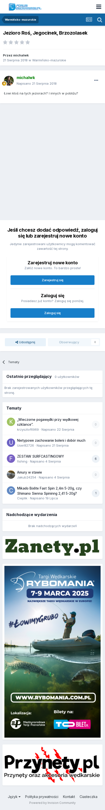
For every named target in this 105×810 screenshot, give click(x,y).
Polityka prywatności (41, 797)
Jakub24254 (26, 477)
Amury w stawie (29, 472)
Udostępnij (26, 342)
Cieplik (22, 498)
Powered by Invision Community (52, 803)
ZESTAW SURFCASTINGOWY (40, 456)
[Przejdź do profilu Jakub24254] (11, 474)
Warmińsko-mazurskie (49, 60)
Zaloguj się (52, 313)
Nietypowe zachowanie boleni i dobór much (51, 440)
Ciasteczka (88, 797)
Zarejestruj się (52, 280)
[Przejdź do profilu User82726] (11, 442)
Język (13, 797)
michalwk (21, 55)
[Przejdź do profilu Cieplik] (11, 490)
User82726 (25, 445)
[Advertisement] (52, 161)
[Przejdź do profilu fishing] (11, 458)
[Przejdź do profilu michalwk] (9, 81)
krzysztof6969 (28, 429)
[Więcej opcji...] (96, 80)
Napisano (37, 83)
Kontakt (69, 797)
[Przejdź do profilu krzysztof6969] (11, 422)
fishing (22, 461)
